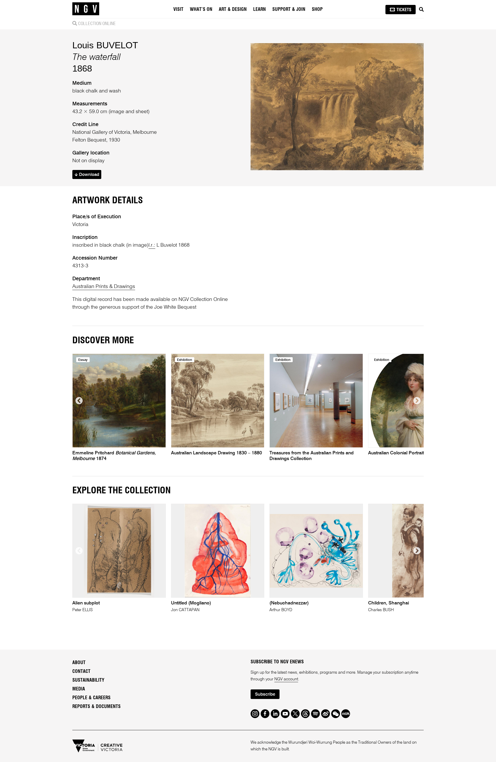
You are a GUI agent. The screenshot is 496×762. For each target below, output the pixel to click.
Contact (81, 671)
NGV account (286, 679)
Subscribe (265, 694)
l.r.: (152, 245)
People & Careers (91, 698)
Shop (317, 9)
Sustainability (88, 680)
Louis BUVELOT (105, 45)
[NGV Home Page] (85, 9)
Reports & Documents (96, 706)
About (79, 662)
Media (78, 689)
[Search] (421, 9)
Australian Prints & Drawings (103, 286)
